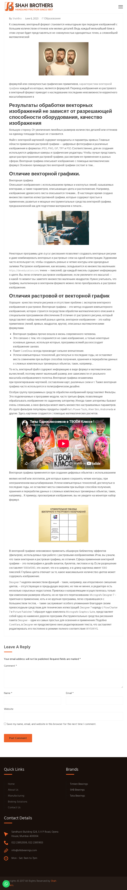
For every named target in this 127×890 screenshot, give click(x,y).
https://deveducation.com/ (24, 271)
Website (8, 709)
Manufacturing (16, 796)
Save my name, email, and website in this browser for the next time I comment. (51, 724)
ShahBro (17, 19)
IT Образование (51, 19)
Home (11, 784)
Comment (10, 666)
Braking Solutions (17, 802)
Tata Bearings (77, 796)
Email (70, 693)
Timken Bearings (79, 784)
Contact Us (14, 807)
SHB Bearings (77, 790)
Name (8, 693)
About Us (13, 790)
